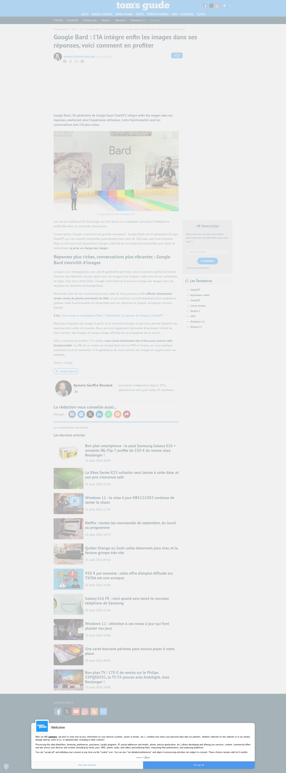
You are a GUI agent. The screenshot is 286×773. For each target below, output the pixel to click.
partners (52, 737)
